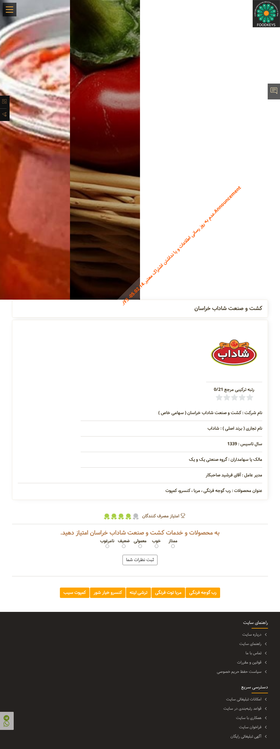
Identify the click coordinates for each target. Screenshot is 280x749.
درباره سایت (251, 634)
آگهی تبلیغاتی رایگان (246, 736)
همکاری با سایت (248, 718)
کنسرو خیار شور (108, 592)
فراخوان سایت (250, 727)
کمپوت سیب (74, 592)
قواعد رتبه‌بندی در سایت (242, 708)
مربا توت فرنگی (168, 592)
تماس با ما (253, 653)
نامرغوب (107, 541)
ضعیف (124, 541)
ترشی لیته (138, 592)
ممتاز (172, 541)
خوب (156, 541)
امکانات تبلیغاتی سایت (243, 699)
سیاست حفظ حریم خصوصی (239, 672)
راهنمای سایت (250, 644)
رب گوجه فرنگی (203, 592)
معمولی (140, 541)
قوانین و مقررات (249, 662)
